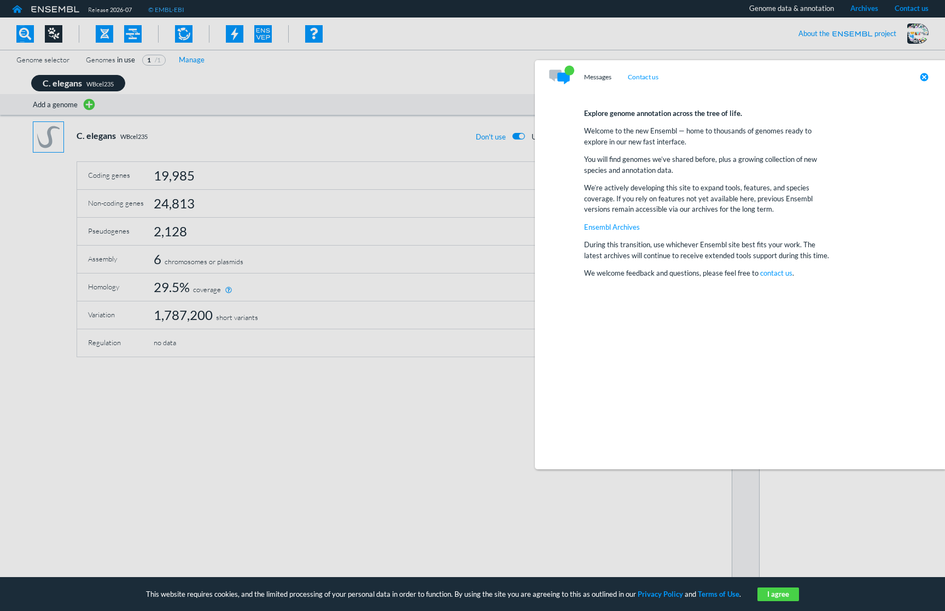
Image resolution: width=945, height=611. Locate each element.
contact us (776, 273)
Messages (597, 77)
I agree (778, 594)
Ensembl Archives (612, 227)
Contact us (643, 77)
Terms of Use (718, 594)
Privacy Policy (660, 594)
